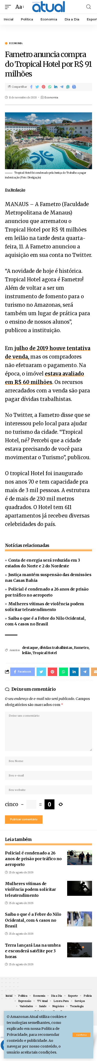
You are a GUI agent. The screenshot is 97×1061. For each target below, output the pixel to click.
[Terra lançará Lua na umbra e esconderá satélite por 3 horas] (79, 949)
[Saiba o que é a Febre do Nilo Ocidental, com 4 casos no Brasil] (79, 918)
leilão (26, 653)
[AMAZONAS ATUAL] (48, 7)
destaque (30, 647)
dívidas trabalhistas (56, 647)
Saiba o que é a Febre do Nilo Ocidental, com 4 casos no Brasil (33, 920)
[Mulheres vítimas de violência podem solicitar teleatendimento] (79, 888)
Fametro (81, 647)
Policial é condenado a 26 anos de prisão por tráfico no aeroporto (33, 858)
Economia (15, 43)
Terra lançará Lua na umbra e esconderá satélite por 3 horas (32, 951)
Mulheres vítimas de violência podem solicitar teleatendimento (30, 889)
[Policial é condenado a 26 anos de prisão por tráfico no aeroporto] (79, 857)
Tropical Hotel (45, 653)
